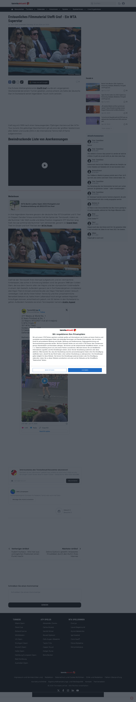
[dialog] (68, 351)
